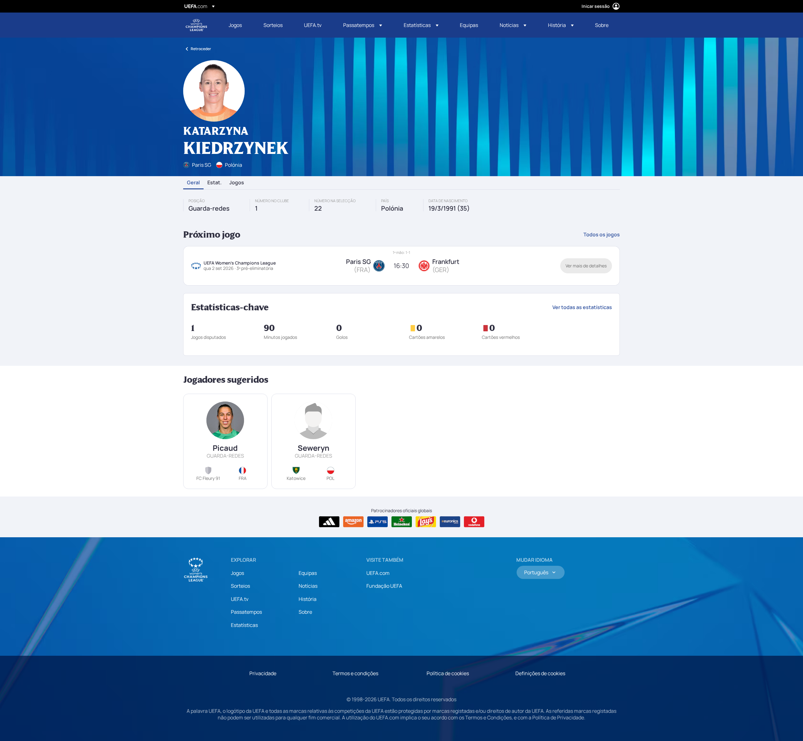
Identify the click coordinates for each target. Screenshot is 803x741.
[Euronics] (450, 522)
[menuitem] (238, 25)
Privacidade (262, 673)
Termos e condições (355, 673)
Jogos (236, 183)
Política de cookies (448, 673)
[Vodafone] (474, 522)
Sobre (305, 611)
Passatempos (246, 611)
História (307, 599)
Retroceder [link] (201, 48)
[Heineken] (401, 522)
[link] (235, 25)
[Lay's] (426, 522)
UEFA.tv (239, 599)
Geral (193, 183)
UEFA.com (378, 573)
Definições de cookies (540, 673)
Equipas (308, 573)
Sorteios (240, 585)
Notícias (308, 585)
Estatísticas (244, 625)
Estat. (214, 183)
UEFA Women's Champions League (196, 25)
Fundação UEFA (384, 585)
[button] (362, 25)
